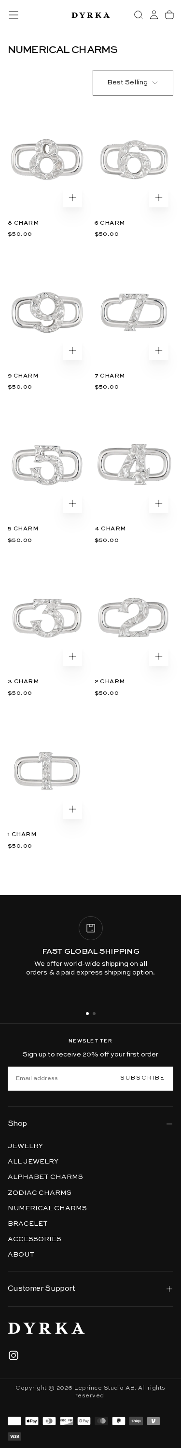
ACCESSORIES (34, 1239)
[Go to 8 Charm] (47, 159)
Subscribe (142, 1078)
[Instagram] (13, 1355)
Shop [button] (17, 1124)
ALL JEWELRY (33, 1161)
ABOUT (21, 1254)
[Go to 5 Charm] (47, 465)
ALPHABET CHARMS (45, 1177)
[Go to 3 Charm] (47, 618)
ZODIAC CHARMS (39, 1193)
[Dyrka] (46, 1328)
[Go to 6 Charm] (134, 159)
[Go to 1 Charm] (47, 771)
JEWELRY (25, 1146)
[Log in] (154, 15)
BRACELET (28, 1223)
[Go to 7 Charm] (134, 312)
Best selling (127, 82)
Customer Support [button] (41, 1289)
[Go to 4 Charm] (134, 465)
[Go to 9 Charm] (47, 312)
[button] (13, 15)
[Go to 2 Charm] (134, 618)
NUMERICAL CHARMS (47, 1208)
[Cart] (169, 15)
